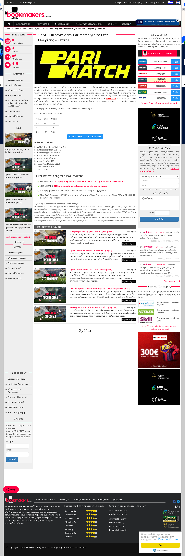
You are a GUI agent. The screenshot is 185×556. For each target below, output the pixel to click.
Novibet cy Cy (70, 514)
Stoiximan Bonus (15, 80)
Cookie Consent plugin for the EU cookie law (160, 550)
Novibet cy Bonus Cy (118, 514)
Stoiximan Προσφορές (17, 379)
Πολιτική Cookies (168, 539)
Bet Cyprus (9, 2)
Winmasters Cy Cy (73, 518)
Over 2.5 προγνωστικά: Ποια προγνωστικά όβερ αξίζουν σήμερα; (100, 288)
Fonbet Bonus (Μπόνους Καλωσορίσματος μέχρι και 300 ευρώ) (18, 103)
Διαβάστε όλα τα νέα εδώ (17, 237)
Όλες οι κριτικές (171, 281)
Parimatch (111, 98)
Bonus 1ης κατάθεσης (45, 499)
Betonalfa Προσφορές (17, 412)
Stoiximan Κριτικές (16, 252)
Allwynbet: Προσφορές (18, 397)
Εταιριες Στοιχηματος (162, 53)
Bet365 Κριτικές (15, 278)
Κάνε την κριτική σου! (155, 2)
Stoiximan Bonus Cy (118, 510)
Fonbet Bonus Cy (116, 522)
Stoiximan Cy (70, 511)
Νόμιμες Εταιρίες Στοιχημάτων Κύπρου (158, 103)
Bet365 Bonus (14, 111)
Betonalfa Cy (70, 533)
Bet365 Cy (69, 529)
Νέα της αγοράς (19, 28)
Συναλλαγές (64, 499)
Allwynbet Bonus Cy (117, 519)
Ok (160, 545)
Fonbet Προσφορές (16, 402)
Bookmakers (17, 42)
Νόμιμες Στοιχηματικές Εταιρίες (128, 2)
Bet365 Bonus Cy (116, 526)
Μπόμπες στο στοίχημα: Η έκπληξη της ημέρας (91, 231)
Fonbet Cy (69, 525)
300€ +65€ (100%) (161, 61)
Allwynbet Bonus (15, 95)
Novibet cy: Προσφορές (18, 384)
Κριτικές (15, 65)
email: (9, 449)
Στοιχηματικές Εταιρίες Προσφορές (106, 499)
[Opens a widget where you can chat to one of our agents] (11, 489)
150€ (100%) (160, 80)
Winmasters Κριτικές (17, 258)
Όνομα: (9, 441)
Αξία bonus (17, 57)
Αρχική (7, 28)
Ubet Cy (68, 536)
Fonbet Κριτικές (15, 268)
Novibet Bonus (14, 85)
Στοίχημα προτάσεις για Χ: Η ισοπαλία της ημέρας (93, 307)
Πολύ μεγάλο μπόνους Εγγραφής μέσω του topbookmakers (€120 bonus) (89, 181)
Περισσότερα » (128, 244)
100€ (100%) (161, 98)
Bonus (15, 49)
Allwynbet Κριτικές (16, 263)
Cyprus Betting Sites (27, 2)
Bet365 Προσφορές (16, 407)
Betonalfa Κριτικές (16, 273)
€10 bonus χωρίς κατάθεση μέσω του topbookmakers (80, 186)
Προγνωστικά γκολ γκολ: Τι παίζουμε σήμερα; (91, 269)
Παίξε (175, 61)
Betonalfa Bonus (15, 116)
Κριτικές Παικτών (80, 499)
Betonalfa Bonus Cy (118, 530)
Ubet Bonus (13, 121)
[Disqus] (85, 372)
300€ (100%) (161, 86)
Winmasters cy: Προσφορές (14, 390)
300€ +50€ (161, 74)
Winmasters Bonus (16, 90)
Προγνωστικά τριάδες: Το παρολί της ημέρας (91, 250)
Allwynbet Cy (70, 522)
